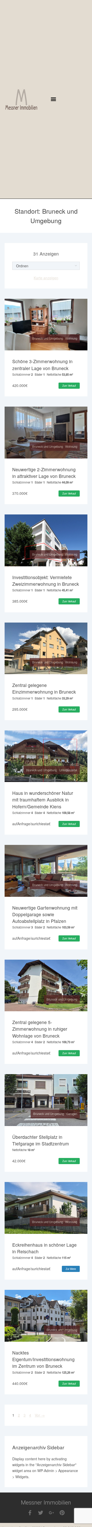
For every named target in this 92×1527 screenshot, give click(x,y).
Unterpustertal (68, 770)
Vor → (40, 1415)
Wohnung (71, 338)
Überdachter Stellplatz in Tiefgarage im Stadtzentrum (40, 1140)
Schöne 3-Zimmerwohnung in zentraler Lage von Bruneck (42, 364)
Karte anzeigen (46, 277)
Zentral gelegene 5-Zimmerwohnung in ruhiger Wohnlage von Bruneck (39, 1029)
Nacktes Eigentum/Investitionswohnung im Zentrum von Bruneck (43, 1359)
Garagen (71, 1114)
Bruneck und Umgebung (47, 338)
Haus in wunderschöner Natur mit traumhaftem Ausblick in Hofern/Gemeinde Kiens (42, 800)
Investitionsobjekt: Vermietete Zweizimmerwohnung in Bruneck (45, 580)
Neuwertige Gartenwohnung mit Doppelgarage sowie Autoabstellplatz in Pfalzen (44, 914)
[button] (53, 99)
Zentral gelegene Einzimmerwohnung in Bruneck (44, 688)
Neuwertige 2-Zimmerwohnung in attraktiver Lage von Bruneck (44, 472)
